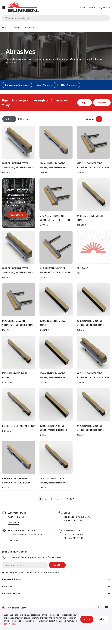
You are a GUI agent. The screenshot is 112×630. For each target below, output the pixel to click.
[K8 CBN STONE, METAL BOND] (18, 404)
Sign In (84, 103)
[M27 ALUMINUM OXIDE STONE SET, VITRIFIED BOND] (56, 194)
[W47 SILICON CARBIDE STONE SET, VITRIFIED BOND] (93, 352)
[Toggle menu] (3, 7)
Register (102, 102)
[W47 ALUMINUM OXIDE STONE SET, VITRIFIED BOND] (18, 142)
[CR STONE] (93, 247)
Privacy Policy (10, 623)
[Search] (106, 18)
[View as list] (106, 119)
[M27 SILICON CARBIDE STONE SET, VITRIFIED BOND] (93, 142)
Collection (16, 27)
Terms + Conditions (37, 572)
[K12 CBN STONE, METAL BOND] (18, 352)
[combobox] (56, 18)
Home (5, 27)
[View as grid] (99, 119)
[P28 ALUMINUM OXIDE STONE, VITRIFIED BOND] (56, 142)
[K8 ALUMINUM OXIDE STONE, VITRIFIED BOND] (56, 457)
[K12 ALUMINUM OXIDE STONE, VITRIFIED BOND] (93, 404)
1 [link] (40, 498)
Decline (101, 619)
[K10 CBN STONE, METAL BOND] (93, 194)
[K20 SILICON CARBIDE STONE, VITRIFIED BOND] (56, 404)
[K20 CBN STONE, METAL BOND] (56, 299)
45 (62, 498)
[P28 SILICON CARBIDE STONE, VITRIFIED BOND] (18, 457)
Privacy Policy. (53, 572)
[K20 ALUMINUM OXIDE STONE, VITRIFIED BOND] (93, 299)
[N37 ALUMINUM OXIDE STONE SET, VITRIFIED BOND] (56, 247)
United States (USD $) (16, 607)
